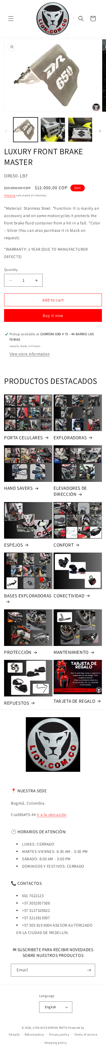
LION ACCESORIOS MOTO (50, 1028)
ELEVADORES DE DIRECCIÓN (70, 491)
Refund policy (34, 1034)
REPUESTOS (16, 703)
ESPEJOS (13, 545)
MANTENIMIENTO (71, 652)
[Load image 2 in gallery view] (52, 129)
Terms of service (85, 1034)
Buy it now (53, 315)
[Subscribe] (89, 970)
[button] (11, 19)
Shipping (9, 195)
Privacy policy (59, 1034)
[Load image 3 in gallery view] (80, 129)
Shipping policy (55, 1043)
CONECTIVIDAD (69, 596)
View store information (30, 353)
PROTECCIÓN (18, 652)
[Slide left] (6, 131)
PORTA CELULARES (23, 438)
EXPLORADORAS (70, 438)
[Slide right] (100, 131)
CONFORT (64, 545)
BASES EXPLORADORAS (28, 596)
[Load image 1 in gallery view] (25, 129)
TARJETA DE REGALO (74, 701)
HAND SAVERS (18, 488)
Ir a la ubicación (52, 814)
